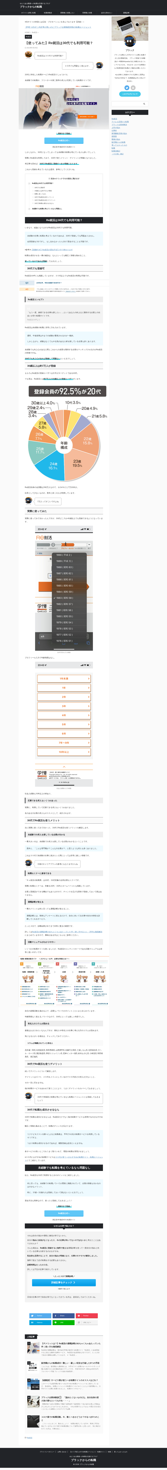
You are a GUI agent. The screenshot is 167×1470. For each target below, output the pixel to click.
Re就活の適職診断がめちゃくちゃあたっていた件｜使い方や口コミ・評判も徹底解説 (67, 932)
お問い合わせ (62, 1452)
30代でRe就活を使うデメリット (45, 200)
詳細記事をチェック (61, 1282)
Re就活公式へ (64, 140)
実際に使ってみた (40, 194)
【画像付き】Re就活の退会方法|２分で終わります (52, 250)
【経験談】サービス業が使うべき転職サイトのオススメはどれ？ (69, 1380)
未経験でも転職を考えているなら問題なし (47, 209)
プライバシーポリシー (47, 1452)
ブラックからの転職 (31, 6)
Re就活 (29, 1438)
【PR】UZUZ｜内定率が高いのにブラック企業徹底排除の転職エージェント (58, 27)
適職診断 (126, 13)
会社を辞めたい (106, 13)
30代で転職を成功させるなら (44, 203)
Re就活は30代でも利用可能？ (43, 183)
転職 (109, 1452)
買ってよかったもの (120, 1452)
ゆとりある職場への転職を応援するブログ (83, 1456)
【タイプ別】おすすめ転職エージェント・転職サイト (87, 1452)
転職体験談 (48, 13)
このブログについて (130, 94)
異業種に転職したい (67, 13)
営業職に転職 (87, 13)
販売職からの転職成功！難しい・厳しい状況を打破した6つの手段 (70, 1363)
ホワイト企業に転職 (28, 13)
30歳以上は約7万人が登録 (43, 191)
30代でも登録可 (39, 187)
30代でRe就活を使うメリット (44, 197)
